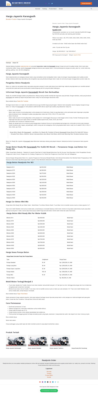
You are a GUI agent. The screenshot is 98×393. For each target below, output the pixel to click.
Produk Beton (53, 9)
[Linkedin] (45, 382)
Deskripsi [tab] (8, 62)
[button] (86, 3)
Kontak (61, 9)
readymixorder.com (25, 66)
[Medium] (47, 382)
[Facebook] (49, 3)
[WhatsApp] (58, 382)
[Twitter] (52, 3)
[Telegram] (53, 382)
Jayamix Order (61, 23)
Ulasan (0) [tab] (15, 62)
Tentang (44, 9)
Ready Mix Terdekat (22, 101)
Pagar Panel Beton (22, 293)
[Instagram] (46, 3)
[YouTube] (40, 382)
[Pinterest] (50, 382)
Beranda (37, 9)
